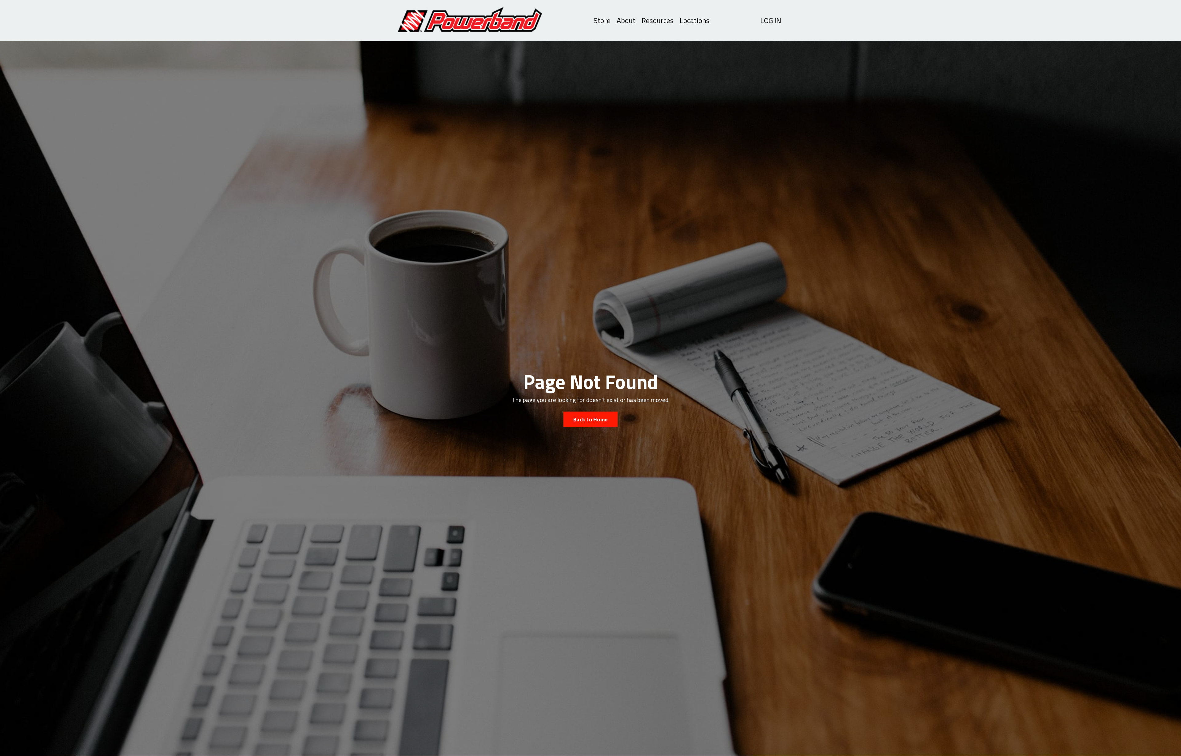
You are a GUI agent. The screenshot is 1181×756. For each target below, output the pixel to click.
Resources (658, 20)
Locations (695, 20)
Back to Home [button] (590, 419)
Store (602, 20)
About (626, 20)
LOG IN (770, 20)
